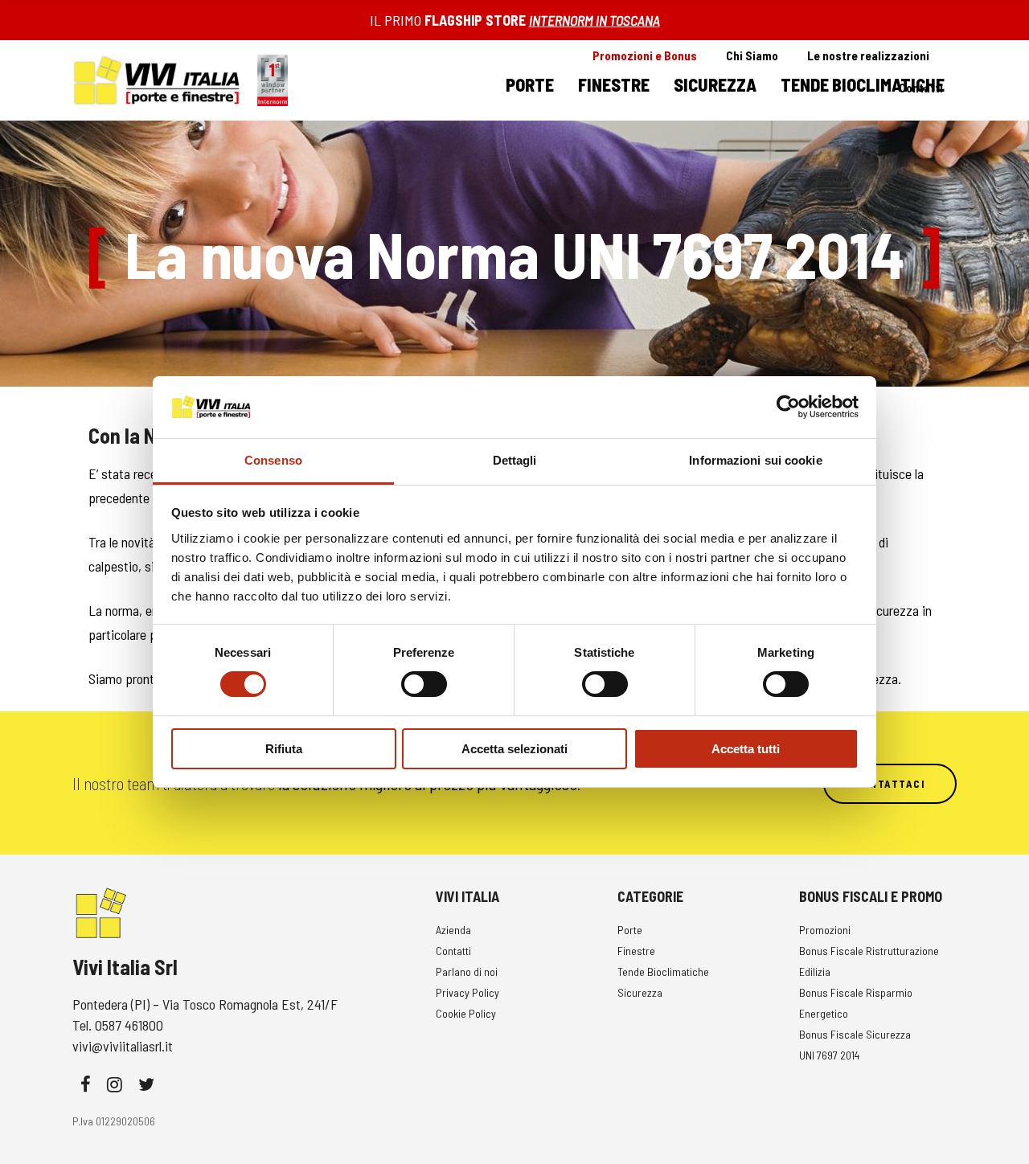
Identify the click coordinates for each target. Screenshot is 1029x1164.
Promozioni (825, 930)
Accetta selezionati (514, 749)
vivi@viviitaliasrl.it (122, 1046)
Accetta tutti (745, 749)
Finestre (636, 950)
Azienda (453, 930)
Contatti (921, 87)
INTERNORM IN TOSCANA (594, 20)
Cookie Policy (466, 1013)
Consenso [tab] (273, 460)
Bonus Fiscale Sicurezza (855, 1034)
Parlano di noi (467, 971)
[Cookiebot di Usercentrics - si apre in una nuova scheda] (788, 407)
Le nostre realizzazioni (868, 55)
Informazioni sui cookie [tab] (755, 460)
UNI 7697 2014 (829, 1055)
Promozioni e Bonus (644, 55)
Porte (629, 930)
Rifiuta (283, 749)
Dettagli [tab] (515, 460)
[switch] (424, 684)
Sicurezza (639, 992)
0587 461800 (129, 1025)
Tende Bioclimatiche (663, 971)
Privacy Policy (467, 992)
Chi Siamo (752, 55)
